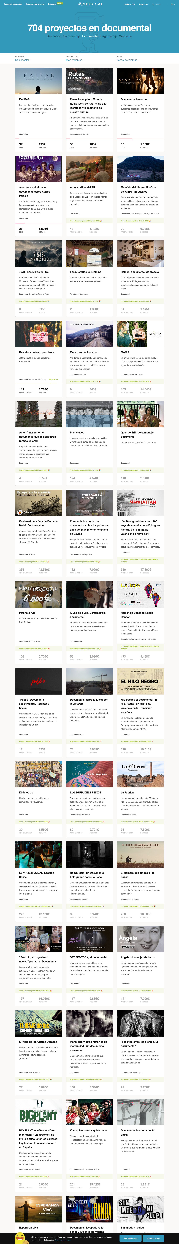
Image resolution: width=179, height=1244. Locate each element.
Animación (54, 36)
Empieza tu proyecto (35, 4)
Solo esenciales (130, 1238)
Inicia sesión (129, 4)
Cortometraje (71, 36)
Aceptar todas (153, 1238)
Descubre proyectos (13, 4)
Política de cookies (62, 1240)
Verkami (90, 4)
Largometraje (108, 36)
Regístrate (143, 4)
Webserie (125, 36)
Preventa (52, 4)
